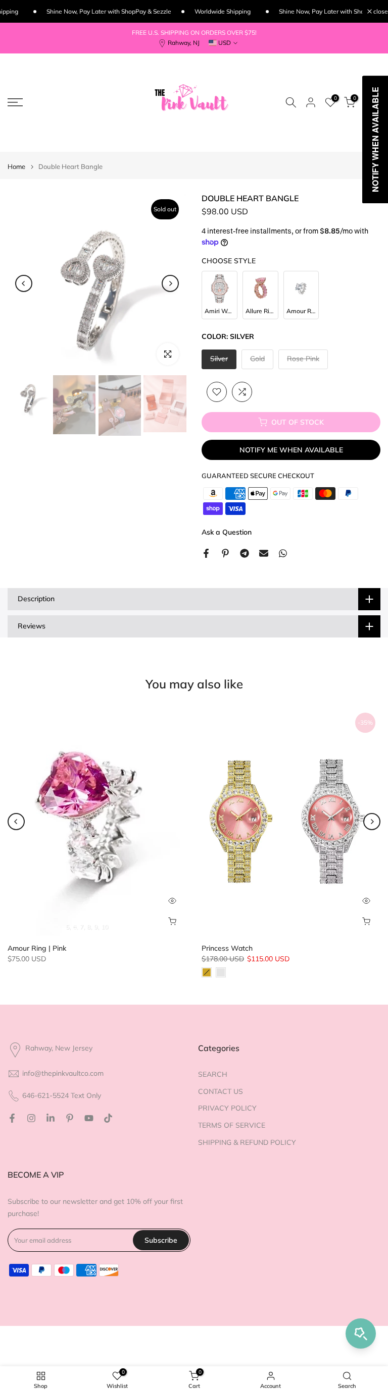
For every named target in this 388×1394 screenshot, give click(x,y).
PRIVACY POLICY (227, 1108)
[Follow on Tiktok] (108, 1118)
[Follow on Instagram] (31, 1118)
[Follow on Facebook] (12, 1118)
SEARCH (212, 1074)
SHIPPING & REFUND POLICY (247, 1142)
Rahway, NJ (184, 42)
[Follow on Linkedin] (50, 1118)
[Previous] (23, 283)
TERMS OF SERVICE (231, 1125)
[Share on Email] (263, 553)
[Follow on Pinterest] (69, 1118)
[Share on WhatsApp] (282, 553)
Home (16, 166)
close (380, 12)
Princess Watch (227, 948)
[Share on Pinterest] (225, 553)
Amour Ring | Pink (37, 948)
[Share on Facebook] (206, 553)
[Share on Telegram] (244, 553)
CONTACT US (220, 1091)
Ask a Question (227, 532)
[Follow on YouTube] (88, 1118)
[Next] (170, 283)
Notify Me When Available (291, 449)
